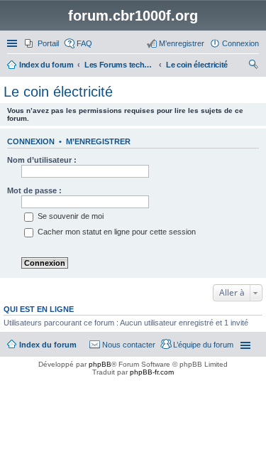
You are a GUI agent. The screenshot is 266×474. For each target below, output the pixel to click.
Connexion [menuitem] (240, 43)
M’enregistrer (98, 141)
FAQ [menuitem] (84, 43)
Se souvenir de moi (69, 216)
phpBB (100, 364)
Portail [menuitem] (48, 43)
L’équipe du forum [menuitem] (203, 344)
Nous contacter (128, 344)
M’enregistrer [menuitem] (181, 43)
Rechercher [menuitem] (253, 66)
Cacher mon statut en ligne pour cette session (115, 231)
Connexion (31, 141)
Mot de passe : (34, 190)
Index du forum (48, 344)
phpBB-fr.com (152, 372)
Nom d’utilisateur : (42, 160)
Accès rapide (13, 43)
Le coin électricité (58, 91)
